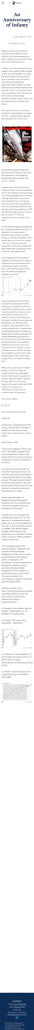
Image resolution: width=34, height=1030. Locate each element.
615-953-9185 (20, 1004)
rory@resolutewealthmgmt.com (17, 1014)
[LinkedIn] (17, 1017)
